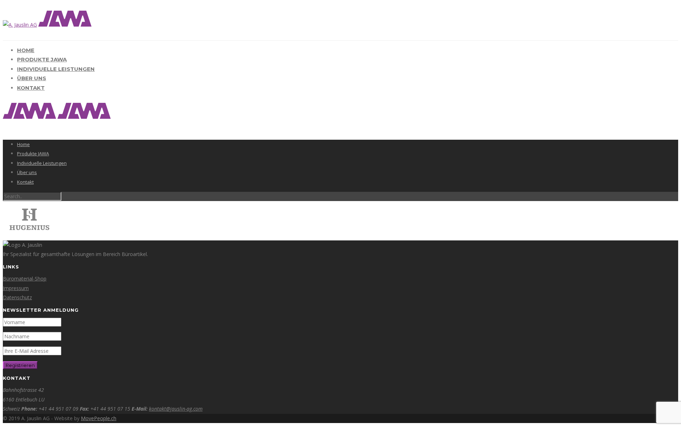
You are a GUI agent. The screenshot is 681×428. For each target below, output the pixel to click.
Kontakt (31, 87)
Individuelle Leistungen (56, 69)
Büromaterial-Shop (24, 278)
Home (25, 50)
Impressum (16, 288)
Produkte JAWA (42, 59)
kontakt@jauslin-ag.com (176, 408)
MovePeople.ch (98, 418)
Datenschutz (17, 297)
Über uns (31, 78)
